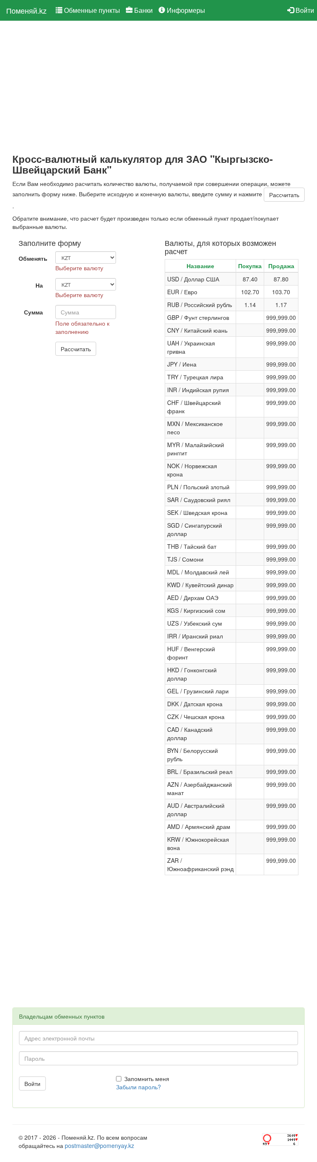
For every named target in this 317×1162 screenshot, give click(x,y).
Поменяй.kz (26, 10)
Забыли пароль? (138, 1087)
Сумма (33, 312)
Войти (304, 10)
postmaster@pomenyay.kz (99, 1145)
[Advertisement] (158, 87)
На (39, 285)
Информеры (185, 10)
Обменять (33, 258)
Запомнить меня (146, 1078)
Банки (142, 10)
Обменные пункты (91, 10)
